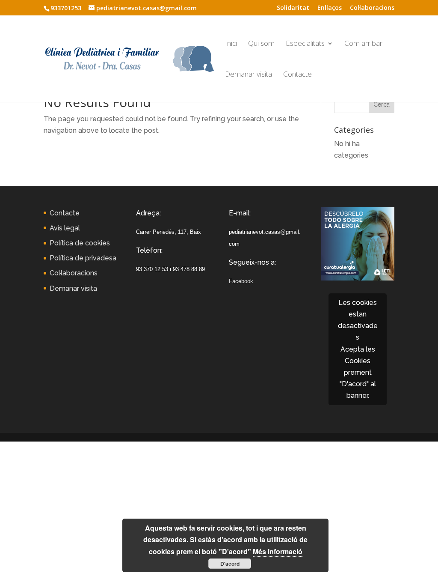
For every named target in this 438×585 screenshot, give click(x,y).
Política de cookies (80, 243)
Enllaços (329, 8)
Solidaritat (293, 8)
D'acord (230, 563)
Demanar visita (248, 75)
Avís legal (65, 228)
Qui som (261, 44)
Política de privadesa (83, 258)
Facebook (241, 281)
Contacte (297, 75)
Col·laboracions (372, 8)
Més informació (277, 551)
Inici (231, 44)
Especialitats (305, 44)
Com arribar (363, 44)
